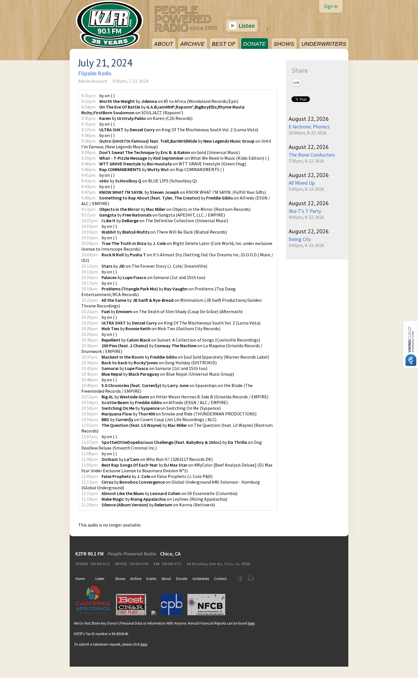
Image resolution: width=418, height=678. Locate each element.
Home (80, 578)
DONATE (254, 44)
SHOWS (284, 44)
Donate (181, 578)
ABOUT (163, 44)
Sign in (331, 6)
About (166, 578)
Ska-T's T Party (305, 211)
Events (151, 578)
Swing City (300, 239)
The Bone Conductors (312, 154)
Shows (120, 578)
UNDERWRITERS (323, 44)
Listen (246, 26)
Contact (220, 578)
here (251, 623)
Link (296, 82)
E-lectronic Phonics (309, 126)
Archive (135, 578)
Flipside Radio (94, 73)
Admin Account (92, 81)
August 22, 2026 (309, 118)
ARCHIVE (192, 44)
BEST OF (223, 44)
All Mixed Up (302, 183)
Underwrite (201, 578)
